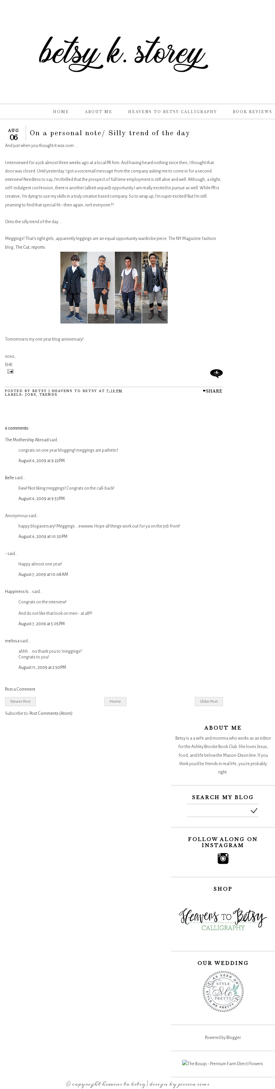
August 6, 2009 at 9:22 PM (41, 460)
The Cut (22, 247)
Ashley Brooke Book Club (214, 746)
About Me (98, 112)
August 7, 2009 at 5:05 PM (41, 624)
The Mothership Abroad (27, 440)
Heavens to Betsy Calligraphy (172, 112)
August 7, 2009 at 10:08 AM (43, 574)
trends (48, 394)
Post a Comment (20, 689)
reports (38, 247)
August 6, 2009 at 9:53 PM (41, 498)
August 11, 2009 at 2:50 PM (42, 667)
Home (61, 112)
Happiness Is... (18, 591)
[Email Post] (9, 372)
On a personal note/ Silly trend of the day (110, 133)
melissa (12, 641)
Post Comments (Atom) (51, 713)
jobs (30, 394)
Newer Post (20, 701)
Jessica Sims (193, 1084)
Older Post (209, 701)
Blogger (233, 1037)
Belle (9, 478)
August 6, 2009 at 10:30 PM (42, 536)
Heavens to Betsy (124, 1084)
